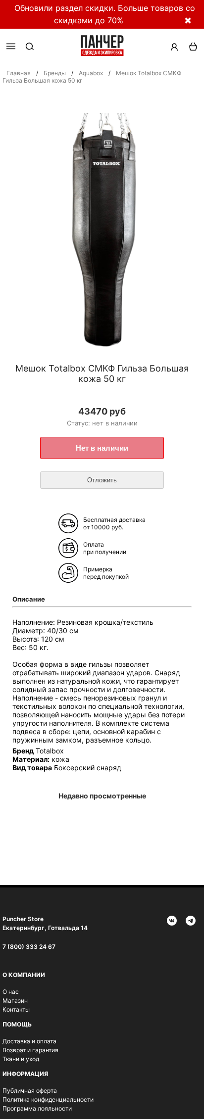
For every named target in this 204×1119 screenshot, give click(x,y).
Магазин (15, 1000)
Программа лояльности (37, 1108)
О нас (10, 991)
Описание (28, 599)
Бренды (55, 73)
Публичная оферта (29, 1090)
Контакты (16, 1009)
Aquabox (91, 73)
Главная (18, 73)
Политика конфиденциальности (48, 1099)
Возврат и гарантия (30, 1050)
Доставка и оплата (29, 1041)
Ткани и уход (20, 1059)
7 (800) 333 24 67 (28, 946)
